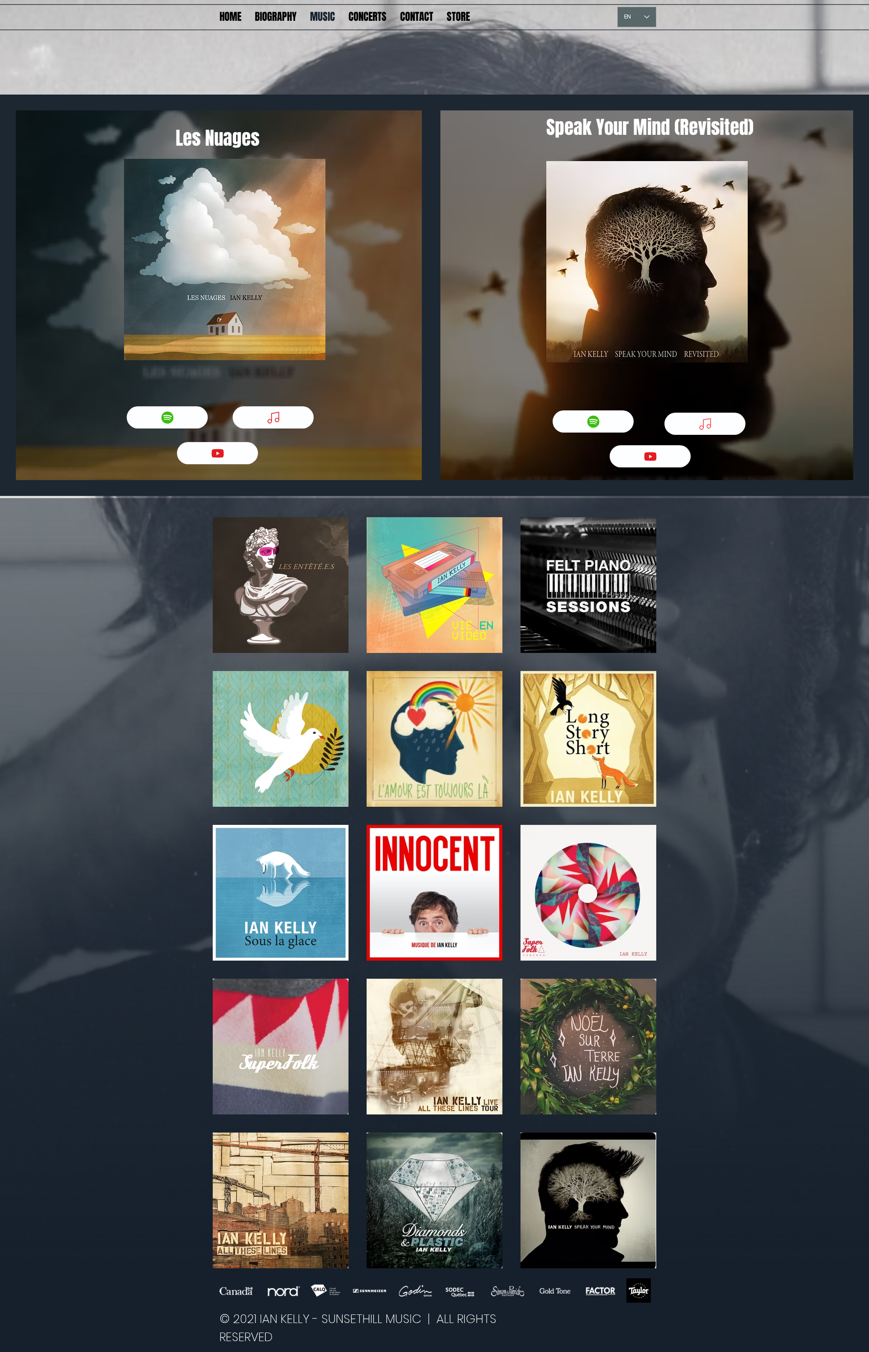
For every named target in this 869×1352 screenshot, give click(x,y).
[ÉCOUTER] (273, 417)
